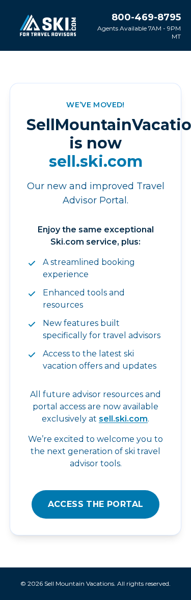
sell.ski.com (123, 419)
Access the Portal (96, 504)
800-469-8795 (146, 17)
